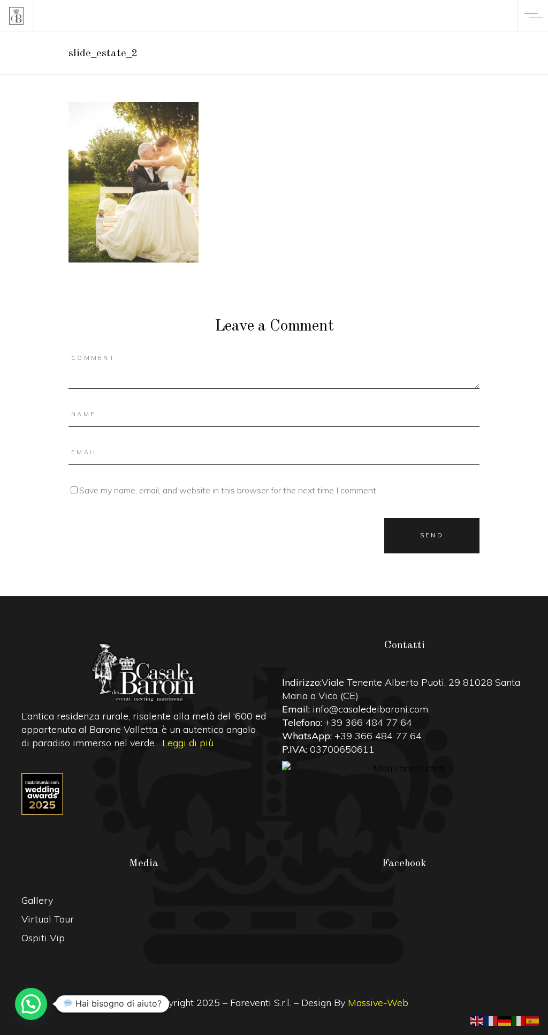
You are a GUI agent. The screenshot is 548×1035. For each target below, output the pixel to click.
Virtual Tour (47, 919)
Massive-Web (378, 1002)
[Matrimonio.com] (404, 768)
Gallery (37, 900)
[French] (491, 1020)
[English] (477, 1020)
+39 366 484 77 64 (368, 722)
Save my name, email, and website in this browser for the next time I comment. (228, 490)
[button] (31, 1004)
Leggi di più (188, 743)
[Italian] (519, 1020)
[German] (505, 1020)
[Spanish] (533, 1020)
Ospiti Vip (43, 938)
